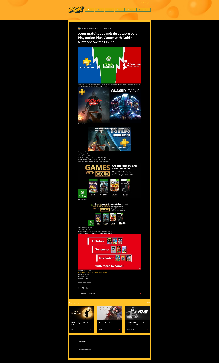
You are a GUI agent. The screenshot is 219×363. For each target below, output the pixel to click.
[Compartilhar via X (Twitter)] (83, 288)
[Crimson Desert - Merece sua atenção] (109, 313)
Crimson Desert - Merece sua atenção (109, 324)
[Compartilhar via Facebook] (78, 288)
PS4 (84, 282)
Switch (89, 282)
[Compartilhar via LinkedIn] (87, 288)
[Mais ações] (140, 28)
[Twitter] (216, 180)
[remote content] (109, 139)
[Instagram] (216, 183)
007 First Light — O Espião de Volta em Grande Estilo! (81, 324)
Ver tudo (147, 302)
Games (80, 282)
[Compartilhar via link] (91, 288)
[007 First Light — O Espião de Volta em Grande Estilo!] (81, 313)
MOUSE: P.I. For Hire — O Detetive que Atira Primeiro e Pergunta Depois (137, 324)
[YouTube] (216, 185)
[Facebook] (216, 178)
